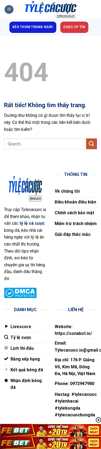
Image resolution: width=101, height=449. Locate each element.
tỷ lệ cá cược (32, 223)
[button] (9, 9)
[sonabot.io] (51, 10)
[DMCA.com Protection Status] (20, 292)
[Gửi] (91, 143)
